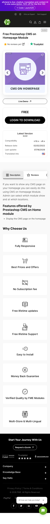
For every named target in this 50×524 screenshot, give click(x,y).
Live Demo (23, 101)
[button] (30, 22)
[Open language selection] (20, 14)
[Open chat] (43, 510)
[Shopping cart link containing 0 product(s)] (39, 22)
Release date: (11, 146)
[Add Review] (23, 44)
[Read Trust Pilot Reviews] (36, 44)
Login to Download (25, 120)
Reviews (35, 175)
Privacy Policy (14, 488)
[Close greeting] (43, 500)
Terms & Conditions (33, 488)
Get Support (42, 14)
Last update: (11, 150)
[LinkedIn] (29, 506)
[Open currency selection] (16, 14)
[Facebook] (13, 506)
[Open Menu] (45, 22)
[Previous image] (7, 73)
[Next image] (43, 73)
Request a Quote (23, 447)
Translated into (12, 154)
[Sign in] (35, 22)
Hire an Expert (29, 14)
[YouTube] (36, 506)
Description (15, 175)
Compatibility (11, 141)
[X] (21, 506)
